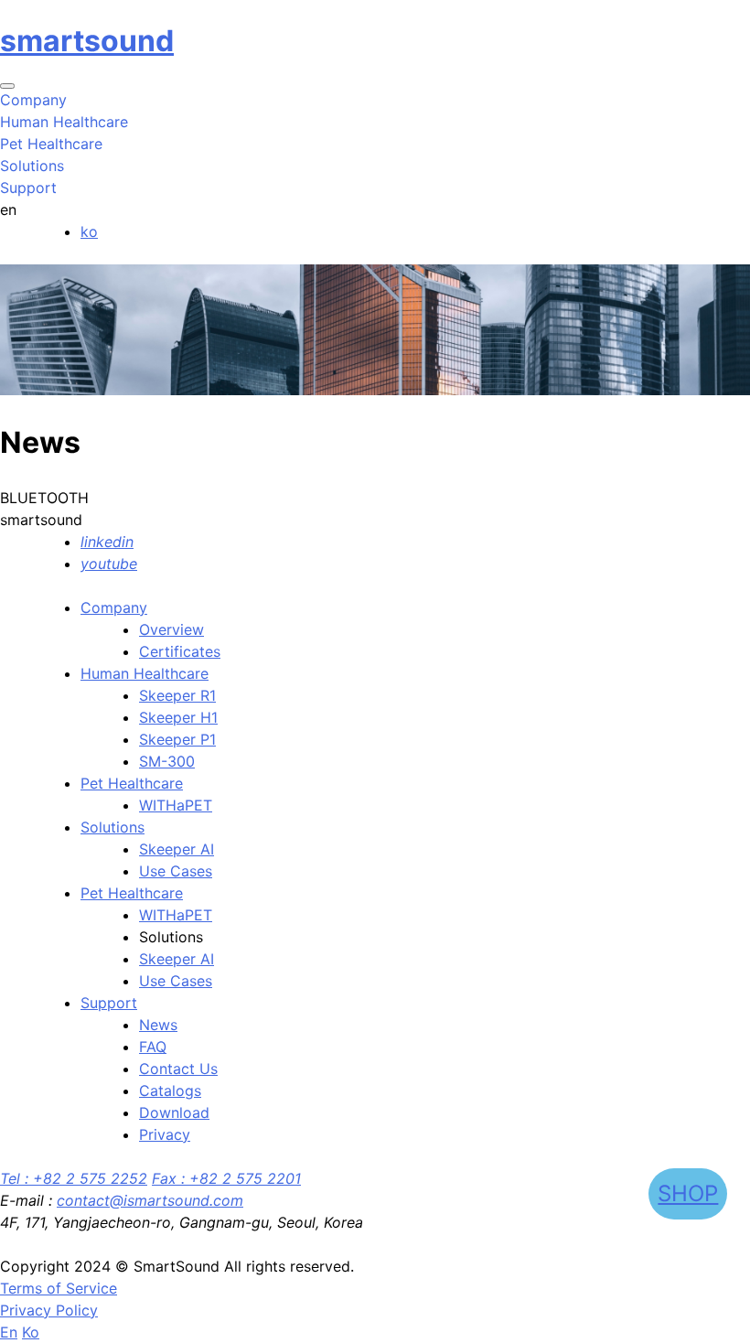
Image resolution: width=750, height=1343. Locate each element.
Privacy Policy (49, 1310)
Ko (30, 1332)
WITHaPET (175, 805)
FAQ (152, 1046)
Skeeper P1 (177, 739)
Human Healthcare (144, 673)
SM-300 (167, 761)
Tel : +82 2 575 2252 (73, 1178)
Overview (171, 629)
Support (108, 1003)
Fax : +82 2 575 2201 (226, 1178)
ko (89, 231)
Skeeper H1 (178, 717)
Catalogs (170, 1090)
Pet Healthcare (131, 783)
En (8, 1332)
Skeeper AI (176, 849)
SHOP (688, 1193)
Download (174, 1112)
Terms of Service (58, 1288)
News (158, 1024)
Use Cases (175, 871)
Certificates (179, 651)
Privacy (164, 1134)
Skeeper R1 (177, 695)
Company (113, 607)
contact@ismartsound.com (150, 1200)
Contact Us (178, 1068)
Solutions (112, 827)
